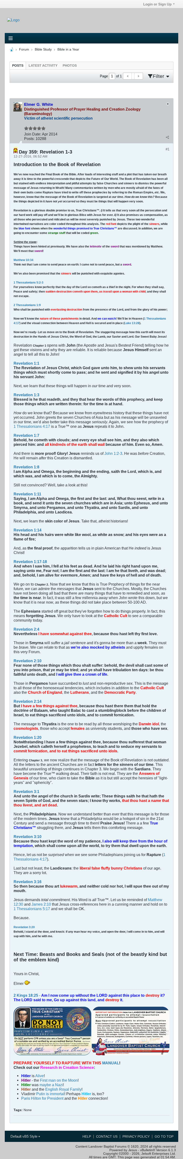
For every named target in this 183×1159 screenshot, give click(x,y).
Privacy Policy (136, 1136)
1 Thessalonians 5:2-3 (28, 282)
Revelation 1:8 (26, 467)
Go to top (164, 1136)
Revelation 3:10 (27, 836)
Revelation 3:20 (24, 927)
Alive (39, 1076)
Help (86, 1136)
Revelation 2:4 (26, 629)
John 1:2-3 (113, 453)
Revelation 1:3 (26, 395)
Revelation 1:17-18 (30, 561)
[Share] (167, 137)
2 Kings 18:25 (26, 995)
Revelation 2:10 (27, 661)
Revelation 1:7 (26, 435)
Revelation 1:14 (27, 530)
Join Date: (32, 134)
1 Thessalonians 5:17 (32, 909)
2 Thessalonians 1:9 (27, 305)
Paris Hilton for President (42, 1098)
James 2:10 (41, 904)
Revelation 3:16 (27, 882)
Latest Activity (43, 65)
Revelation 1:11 (27, 494)
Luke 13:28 (131, 323)
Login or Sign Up (157, 4)
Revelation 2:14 (27, 701)
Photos (70, 65)
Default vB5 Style (24, 1136)
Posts (17, 65)
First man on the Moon (59, 1080)
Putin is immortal (50, 1094)
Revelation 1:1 (26, 363)
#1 (167, 149)
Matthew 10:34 (23, 260)
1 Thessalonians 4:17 (32, 426)
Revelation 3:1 (26, 791)
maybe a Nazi (51, 1085)
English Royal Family (63, 1089)
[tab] (18, 66)
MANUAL (110, 1063)
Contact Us (106, 1136)
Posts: (29, 138)
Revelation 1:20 (27, 737)
